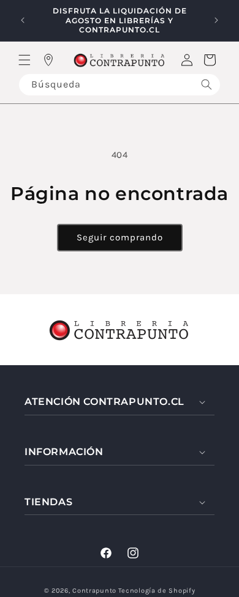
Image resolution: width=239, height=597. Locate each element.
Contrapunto (94, 591)
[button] (24, 59)
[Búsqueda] (206, 84)
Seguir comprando (120, 237)
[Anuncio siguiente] (216, 20)
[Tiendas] (48, 60)
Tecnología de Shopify (156, 591)
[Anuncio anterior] (22, 20)
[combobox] (119, 84)
